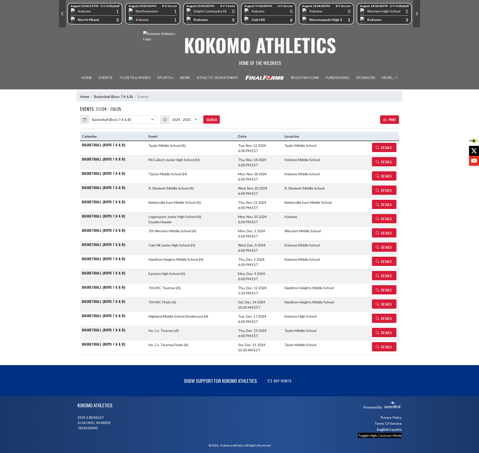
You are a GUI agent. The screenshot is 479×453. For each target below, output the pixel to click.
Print (392, 119)
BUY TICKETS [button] (282, 380)
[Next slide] (416, 13)
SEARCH (211, 119)
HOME (87, 77)
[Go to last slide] (62, 13)
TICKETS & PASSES (135, 77)
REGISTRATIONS (305, 77)
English (383, 429)
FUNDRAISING (338, 77)
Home (84, 96)
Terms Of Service (388, 423)
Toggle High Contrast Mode (380, 435)
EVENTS (105, 77)
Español (395, 429)
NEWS (185, 77)
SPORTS (164, 77)
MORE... (388, 77)
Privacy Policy (391, 417)
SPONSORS (365, 77)
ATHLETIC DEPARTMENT (218, 77)
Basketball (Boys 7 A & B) (113, 96)
